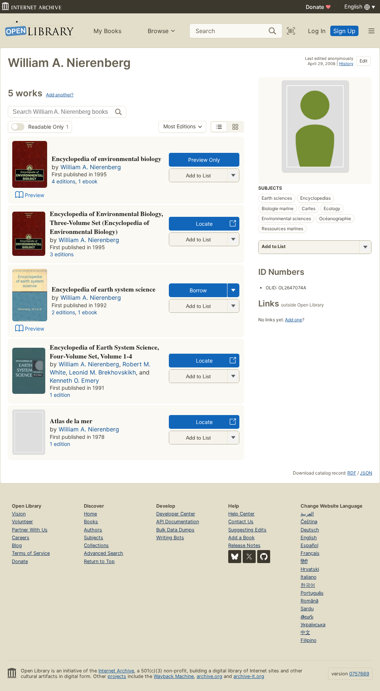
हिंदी (304, 561)
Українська (313, 624)
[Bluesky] (234, 556)
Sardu (307, 608)
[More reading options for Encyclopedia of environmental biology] (233, 175)
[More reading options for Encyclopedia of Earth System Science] (233, 376)
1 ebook (88, 181)
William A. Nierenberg (90, 167)
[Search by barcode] (291, 31)
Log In (316, 31)
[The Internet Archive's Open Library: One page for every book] (39, 30)
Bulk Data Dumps (175, 530)
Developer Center (175, 514)
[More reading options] (233, 290)
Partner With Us (30, 530)
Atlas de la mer (71, 420)
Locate (204, 224)
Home (90, 514)
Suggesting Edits (247, 530)
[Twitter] (249, 556)
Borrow (198, 290)
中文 (305, 632)
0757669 (359, 673)
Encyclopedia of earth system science (103, 289)
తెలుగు (307, 617)
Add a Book (241, 537)
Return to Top (99, 561)
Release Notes (244, 545)
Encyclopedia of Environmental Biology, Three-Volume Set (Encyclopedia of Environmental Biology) (106, 222)
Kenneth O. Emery (74, 380)
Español (309, 545)
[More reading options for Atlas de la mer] (233, 437)
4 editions (63, 181)
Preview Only (204, 160)
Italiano (309, 577)
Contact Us (240, 521)
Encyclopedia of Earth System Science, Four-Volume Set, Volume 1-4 (104, 351)
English (309, 537)
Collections (96, 545)
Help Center (241, 514)
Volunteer (22, 521)
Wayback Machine (174, 676)
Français (310, 553)
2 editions (63, 312)
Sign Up (344, 31)
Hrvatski (310, 569)
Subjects (93, 537)
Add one (293, 319)
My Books (107, 31)
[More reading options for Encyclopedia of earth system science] (233, 306)
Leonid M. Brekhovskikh (102, 372)
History (346, 63)
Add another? (59, 94)
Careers (20, 537)
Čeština (309, 521)
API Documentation (177, 521)
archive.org (209, 676)
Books (91, 521)
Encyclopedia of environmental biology (106, 158)
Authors (93, 530)
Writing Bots (170, 537)
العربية (307, 514)
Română (309, 601)
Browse (158, 31)
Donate (318, 7)
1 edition (60, 395)
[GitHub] (263, 556)
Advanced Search (103, 553)
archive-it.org (248, 676)
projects (117, 676)
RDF (351, 473)
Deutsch (310, 530)
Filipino (309, 640)
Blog (17, 545)
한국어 (308, 585)
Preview (34, 195)
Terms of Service (31, 553)
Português (312, 593)
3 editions (61, 254)
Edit (363, 61)
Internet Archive (116, 671)
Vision (19, 514)
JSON (366, 473)
